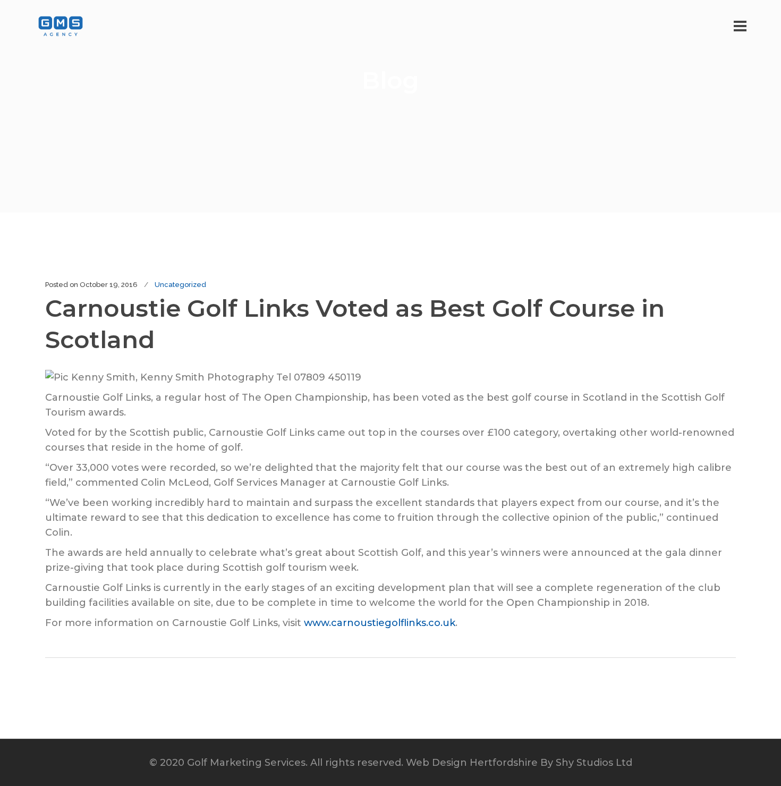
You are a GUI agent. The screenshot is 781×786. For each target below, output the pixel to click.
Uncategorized (180, 285)
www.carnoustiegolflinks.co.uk (379, 623)
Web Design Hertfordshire (472, 762)
